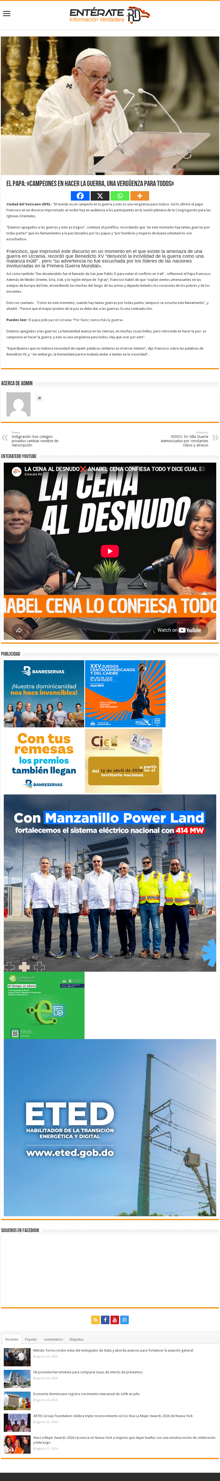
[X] (100, 196)
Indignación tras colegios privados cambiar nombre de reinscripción (35, 439)
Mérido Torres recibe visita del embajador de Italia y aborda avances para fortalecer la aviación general (113, 1350)
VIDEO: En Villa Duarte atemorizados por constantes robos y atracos (184, 439)
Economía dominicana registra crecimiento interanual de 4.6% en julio (86, 1394)
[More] (139, 196)
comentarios (53, 1339)
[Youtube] (115, 1320)
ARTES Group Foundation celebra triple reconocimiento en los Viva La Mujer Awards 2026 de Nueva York (113, 1416)
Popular (31, 1339)
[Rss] (95, 1320)
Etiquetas (77, 1339)
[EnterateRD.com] (110, 14)
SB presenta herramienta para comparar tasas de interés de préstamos (88, 1372)
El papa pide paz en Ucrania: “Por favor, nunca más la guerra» (76, 320)
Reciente (11, 1339)
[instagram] (124, 1320)
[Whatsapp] (120, 196)
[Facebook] (80, 196)
